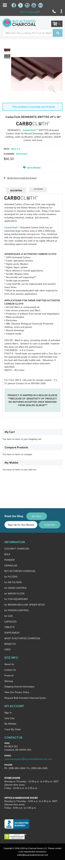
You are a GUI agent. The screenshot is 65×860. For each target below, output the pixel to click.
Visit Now (37, 516)
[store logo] (19, 22)
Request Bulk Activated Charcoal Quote (25, 698)
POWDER (9, 560)
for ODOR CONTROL (15, 588)
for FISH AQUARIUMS (16, 599)
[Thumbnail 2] (7, 56)
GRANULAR (10, 565)
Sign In (8, 712)
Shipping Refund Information (19, 686)
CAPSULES (10, 621)
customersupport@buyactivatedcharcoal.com (28, 759)
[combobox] (32, 33)
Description (16, 191)
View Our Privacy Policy (16, 692)
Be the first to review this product (21, 178)
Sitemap (8, 681)
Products (9, 675)
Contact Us (10, 670)
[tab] (16, 190)
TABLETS (9, 627)
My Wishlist (10, 723)
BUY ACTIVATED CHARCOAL (20, 571)
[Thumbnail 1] (7, 51)
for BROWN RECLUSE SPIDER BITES (24, 604)
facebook (14, 5)
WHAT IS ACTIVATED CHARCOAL (22, 638)
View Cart (9, 718)
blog (40, 5)
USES (7, 649)
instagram (27, 5)
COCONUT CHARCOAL (17, 548)
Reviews (38, 189)
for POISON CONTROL (16, 610)
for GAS (8, 616)
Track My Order (12, 729)
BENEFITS (10, 644)
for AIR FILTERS (13, 582)
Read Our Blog (13, 516)
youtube (34, 5)
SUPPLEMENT (12, 632)
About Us (9, 664)
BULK (7, 554)
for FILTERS (10, 576)
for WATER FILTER (14, 593)
